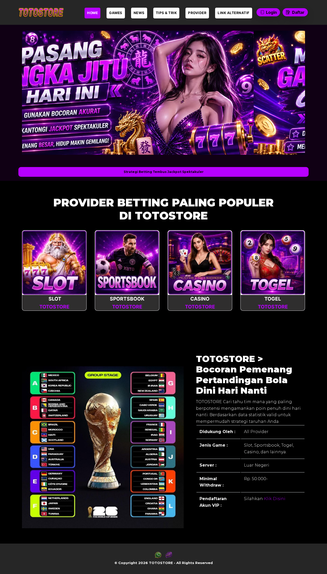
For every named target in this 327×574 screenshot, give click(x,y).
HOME (92, 13)
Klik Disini (274, 498)
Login (271, 12)
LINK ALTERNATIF (234, 13)
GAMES (115, 13)
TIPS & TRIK (166, 13)
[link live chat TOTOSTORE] (169, 557)
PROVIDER (197, 13)
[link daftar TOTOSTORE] (41, 12)
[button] (33, 92)
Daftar (298, 12)
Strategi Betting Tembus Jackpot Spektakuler (164, 172)
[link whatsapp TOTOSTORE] (158, 557)
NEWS (139, 13)
